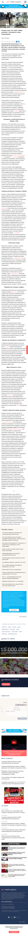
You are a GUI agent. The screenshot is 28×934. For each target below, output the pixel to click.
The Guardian (14, 157)
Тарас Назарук (5, 38)
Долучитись (14, 610)
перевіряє (16, 111)
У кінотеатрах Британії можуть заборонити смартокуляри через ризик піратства (13, 830)
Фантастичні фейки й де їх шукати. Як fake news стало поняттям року (12, 584)
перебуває (4, 208)
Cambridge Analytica (18, 92)
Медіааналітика (5, 629)
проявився (14, 292)
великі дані (4, 633)
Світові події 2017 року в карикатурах (11, 569)
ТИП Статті (4, 627)
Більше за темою (8, 638)
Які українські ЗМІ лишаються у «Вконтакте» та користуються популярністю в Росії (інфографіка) (14, 544)
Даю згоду (14, 932)
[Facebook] (16, 41)
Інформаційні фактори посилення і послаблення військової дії (11, 554)
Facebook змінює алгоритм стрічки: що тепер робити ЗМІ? (13, 558)
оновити (25, 702)
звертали (10, 395)
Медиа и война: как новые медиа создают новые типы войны (12, 549)
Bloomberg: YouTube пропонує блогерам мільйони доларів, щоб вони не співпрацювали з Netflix (12, 772)
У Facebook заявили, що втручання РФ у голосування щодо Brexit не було (12, 533)
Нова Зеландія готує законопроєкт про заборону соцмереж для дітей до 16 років (13, 811)
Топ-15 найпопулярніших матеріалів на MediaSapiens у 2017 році (12, 565)
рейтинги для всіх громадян (15, 429)
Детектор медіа (14, 844)
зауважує (17, 232)
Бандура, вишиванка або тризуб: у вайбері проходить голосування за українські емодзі (13, 767)
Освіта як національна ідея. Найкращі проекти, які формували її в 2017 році (14, 573)
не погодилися (14, 273)
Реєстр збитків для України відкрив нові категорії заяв (12, 778)
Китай (19, 627)
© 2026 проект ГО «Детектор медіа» (7, 906)
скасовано (7, 346)
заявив (18, 405)
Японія (17, 629)
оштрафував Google (18, 258)
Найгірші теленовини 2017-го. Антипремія (12, 581)
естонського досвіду (7, 422)
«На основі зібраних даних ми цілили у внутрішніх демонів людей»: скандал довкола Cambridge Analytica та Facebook (13, 538)
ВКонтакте (12, 629)
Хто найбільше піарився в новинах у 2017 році (13, 562)
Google (9, 627)
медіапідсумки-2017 (12, 633)
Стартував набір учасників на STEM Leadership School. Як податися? (11, 762)
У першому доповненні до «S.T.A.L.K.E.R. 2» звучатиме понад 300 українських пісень (13, 782)
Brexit (20, 631)
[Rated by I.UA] (11, 917)
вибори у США (15, 631)
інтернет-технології (6, 631)
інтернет (14, 627)
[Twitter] (18, 41)
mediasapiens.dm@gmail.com (9, 907)
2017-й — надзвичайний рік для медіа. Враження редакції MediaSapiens (11, 577)
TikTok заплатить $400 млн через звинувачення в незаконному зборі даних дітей (13, 837)
